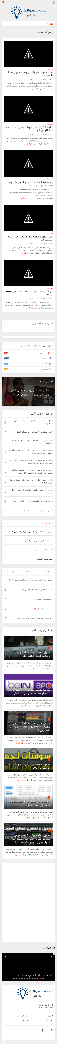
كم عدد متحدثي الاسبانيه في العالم (39, 540)
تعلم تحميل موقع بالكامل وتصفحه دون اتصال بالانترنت (30, 74)
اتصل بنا (25, 1020)
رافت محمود (9, 402)
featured (50, 69)
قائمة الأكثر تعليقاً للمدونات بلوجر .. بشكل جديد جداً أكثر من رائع (29, 128)
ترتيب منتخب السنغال (44, 549)
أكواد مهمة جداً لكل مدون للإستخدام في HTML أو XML (29, 293)
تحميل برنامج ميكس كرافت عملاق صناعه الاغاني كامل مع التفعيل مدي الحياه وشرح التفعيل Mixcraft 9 (30, 839)
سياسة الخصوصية (22, 1016)
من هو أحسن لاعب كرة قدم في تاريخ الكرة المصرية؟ (32, 531)
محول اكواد (49, 1020)
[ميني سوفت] (28, 17)
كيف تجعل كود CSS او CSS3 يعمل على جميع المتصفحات (30, 238)
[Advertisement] (28, 902)
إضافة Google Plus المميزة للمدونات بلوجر (31, 182)
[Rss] (52, 1030)
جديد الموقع (47, 523)
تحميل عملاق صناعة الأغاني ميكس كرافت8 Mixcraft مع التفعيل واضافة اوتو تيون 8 (30, 727)
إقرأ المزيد (30, 89)
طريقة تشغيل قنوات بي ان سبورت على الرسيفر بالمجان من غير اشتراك (30, 691)
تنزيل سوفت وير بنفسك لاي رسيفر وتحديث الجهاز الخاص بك (31, 654)
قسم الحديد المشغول (44, 559)
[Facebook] (54, 2)
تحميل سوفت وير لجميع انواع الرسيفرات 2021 (34, 765)
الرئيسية (50, 1016)
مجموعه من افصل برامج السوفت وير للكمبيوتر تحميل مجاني (30, 803)
